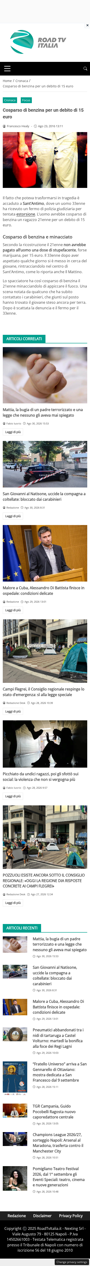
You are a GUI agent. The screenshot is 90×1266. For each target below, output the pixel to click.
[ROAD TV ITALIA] (37, 42)
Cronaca (9, 100)
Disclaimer (42, 1215)
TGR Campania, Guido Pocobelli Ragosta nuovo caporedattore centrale (54, 1112)
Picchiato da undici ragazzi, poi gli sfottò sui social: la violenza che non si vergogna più (40, 776)
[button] (85, 68)
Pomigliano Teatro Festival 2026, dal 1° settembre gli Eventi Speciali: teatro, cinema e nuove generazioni (59, 1176)
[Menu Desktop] (7, 68)
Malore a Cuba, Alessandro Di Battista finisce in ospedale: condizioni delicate (43, 590)
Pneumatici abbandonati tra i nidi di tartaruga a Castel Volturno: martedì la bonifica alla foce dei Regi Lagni (58, 1038)
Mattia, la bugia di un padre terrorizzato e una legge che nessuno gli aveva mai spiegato (43, 412)
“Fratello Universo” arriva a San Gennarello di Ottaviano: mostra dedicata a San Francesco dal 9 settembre (60, 1072)
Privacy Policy (71, 1215)
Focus (26, 100)
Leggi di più (13, 432)
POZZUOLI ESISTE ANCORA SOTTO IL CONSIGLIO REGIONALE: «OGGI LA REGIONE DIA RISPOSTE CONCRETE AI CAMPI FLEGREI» (44, 881)
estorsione (25, 214)
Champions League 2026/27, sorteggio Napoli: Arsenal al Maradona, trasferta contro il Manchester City (58, 1142)
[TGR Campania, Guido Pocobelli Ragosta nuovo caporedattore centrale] (15, 1110)
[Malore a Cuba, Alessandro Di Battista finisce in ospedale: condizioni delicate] (45, 553)
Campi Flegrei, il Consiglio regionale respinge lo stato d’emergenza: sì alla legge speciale (43, 692)
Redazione (17, 1215)
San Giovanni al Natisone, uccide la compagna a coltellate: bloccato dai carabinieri (44, 496)
